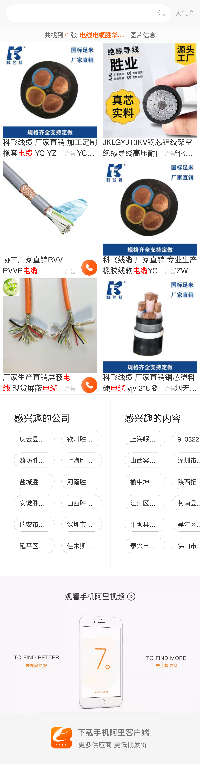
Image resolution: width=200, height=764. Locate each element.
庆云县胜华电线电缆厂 (51, 438)
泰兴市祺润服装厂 (155, 545)
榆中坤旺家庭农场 (155, 481)
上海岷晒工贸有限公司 (162, 438)
